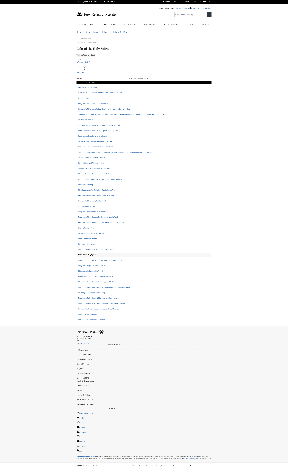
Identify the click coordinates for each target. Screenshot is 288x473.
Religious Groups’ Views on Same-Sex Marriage (96, 195)
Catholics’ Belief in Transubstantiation (92, 233)
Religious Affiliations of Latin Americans (93, 103)
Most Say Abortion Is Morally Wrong (91, 292)
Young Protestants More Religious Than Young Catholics (99, 125)
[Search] (209, 14)
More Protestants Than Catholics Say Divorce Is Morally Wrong (101, 303)
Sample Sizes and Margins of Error (91, 163)
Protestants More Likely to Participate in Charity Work (98, 217)
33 (88, 69)
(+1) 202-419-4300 (82, 343)
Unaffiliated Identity (85, 120)
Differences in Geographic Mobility (91, 271)
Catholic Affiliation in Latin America (91, 157)
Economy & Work (82, 385)
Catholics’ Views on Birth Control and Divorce (95, 141)
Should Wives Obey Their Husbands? (92, 319)
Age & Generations (83, 373)
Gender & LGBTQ (82, 378)
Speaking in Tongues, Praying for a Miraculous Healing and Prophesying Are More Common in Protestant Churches (121, 114)
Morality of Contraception (87, 314)
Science (79, 390)
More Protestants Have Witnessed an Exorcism (95, 249)
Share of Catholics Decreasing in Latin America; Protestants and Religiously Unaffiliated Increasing (115, 152)
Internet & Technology (84, 395)
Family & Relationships (85, 381)
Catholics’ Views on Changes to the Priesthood (95, 147)
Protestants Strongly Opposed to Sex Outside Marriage (98, 309)
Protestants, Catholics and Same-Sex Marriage (95, 276)
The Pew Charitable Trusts (191, 459)
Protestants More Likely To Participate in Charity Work (98, 130)
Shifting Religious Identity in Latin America (94, 168)
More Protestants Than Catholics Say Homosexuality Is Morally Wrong (104, 287)
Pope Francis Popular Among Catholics (92, 136)
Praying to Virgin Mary (86, 228)
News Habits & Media (84, 399)
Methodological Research (86, 404)
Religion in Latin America (86, 43)
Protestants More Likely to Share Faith (92, 201)
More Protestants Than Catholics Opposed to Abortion (98, 282)
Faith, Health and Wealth (87, 239)
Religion (79, 368)
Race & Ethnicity (82, 364)
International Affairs (83, 354)
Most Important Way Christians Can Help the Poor (96, 190)
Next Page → (81, 72)
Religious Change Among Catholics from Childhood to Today (100, 93)
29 (80, 69)
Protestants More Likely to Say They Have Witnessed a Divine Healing (104, 109)
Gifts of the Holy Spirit (84, 62)
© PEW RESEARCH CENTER (138, 79)
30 (82, 69)
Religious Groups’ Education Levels (91, 265)
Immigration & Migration (85, 359)
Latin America (83, 98)
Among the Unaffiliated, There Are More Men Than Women (100, 260)
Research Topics (87, 24)
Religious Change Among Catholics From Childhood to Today (101, 222)
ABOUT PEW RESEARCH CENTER (86, 456)
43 (91, 69)
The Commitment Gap (86, 206)
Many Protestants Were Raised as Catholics (94, 174)
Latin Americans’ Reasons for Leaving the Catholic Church (100, 179)
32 (86, 69)
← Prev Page (81, 67)
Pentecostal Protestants (87, 244)
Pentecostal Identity (85, 184)
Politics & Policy (82, 350)
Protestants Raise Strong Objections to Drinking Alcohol (99, 298)
